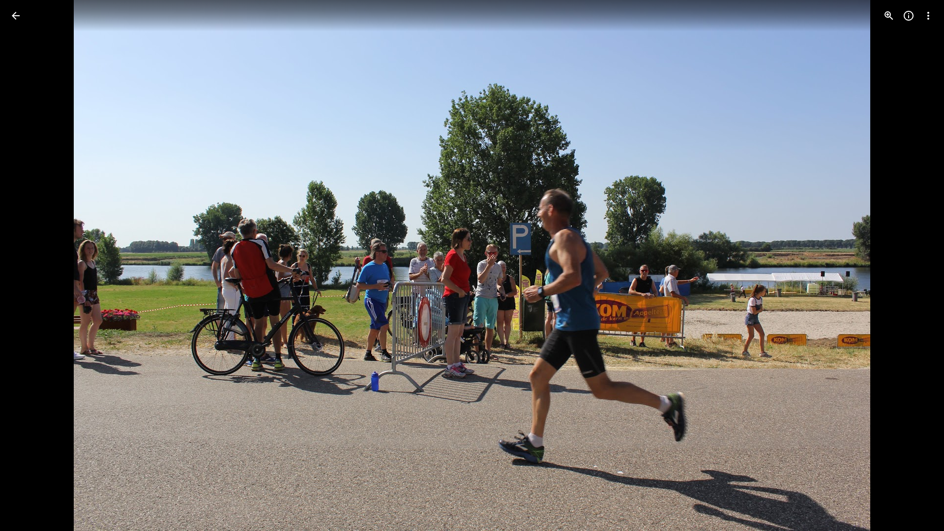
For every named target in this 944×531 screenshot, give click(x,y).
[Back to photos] (16, 16)
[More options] (928, 16)
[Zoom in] (889, 16)
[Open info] (908, 16)
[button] (27, 265)
